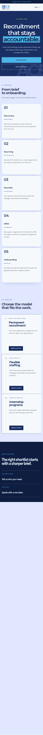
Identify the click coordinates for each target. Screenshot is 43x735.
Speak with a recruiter (21, 1)
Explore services (21, 66)
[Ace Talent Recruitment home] (6, 7)
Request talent (21, 60)
